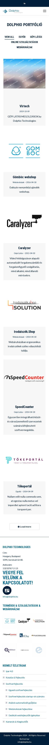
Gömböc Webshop (17, 151)
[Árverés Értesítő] (39, 650)
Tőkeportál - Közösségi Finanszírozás (17, 460)
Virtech (24, 106)
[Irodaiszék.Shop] (39, 621)
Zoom (24, 151)
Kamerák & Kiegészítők (17, 721)
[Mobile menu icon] (44, 10)
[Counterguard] (39, 635)
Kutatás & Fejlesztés (15, 677)
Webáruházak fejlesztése (20, 709)
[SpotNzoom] (24, 650)
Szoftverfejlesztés (14, 683)
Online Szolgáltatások (24, 42)
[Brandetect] (10, 650)
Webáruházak (24, 47)
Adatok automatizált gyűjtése (22, 702)
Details (24, 80)
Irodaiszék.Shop (17, 306)
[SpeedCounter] (10, 635)
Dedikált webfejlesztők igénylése (24, 715)
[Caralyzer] (24, 621)
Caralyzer (17, 222)
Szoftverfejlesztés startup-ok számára (26, 696)
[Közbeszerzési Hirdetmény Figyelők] (24, 635)
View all (9, 36)
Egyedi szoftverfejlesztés (20, 690)
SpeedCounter (17, 381)
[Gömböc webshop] (10, 621)
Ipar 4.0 (9, 671)
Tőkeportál (24, 486)
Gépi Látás (36, 36)
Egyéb (22, 36)
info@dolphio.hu (10, 596)
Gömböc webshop (24, 177)
